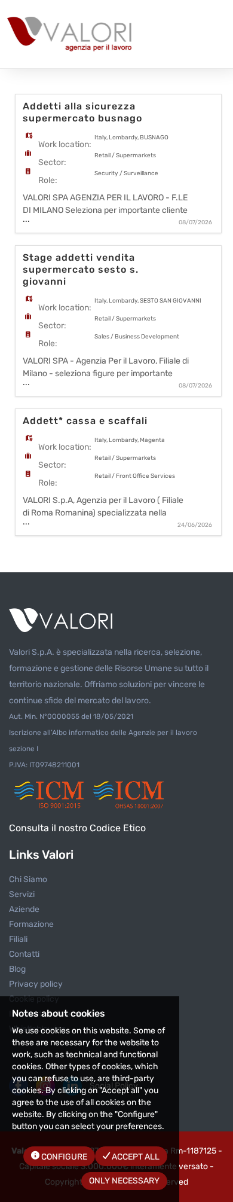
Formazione (31, 924)
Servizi (22, 894)
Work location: (64, 144)
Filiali (18, 939)
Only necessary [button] (124, 1181)
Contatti (24, 954)
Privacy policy (36, 984)
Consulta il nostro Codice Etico (77, 828)
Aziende (24, 909)
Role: (47, 180)
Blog (17, 969)
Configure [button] (63, 1157)
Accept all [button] (135, 1157)
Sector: (52, 162)
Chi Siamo (28, 879)
